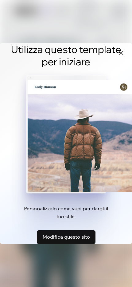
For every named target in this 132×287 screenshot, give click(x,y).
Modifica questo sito (66, 237)
